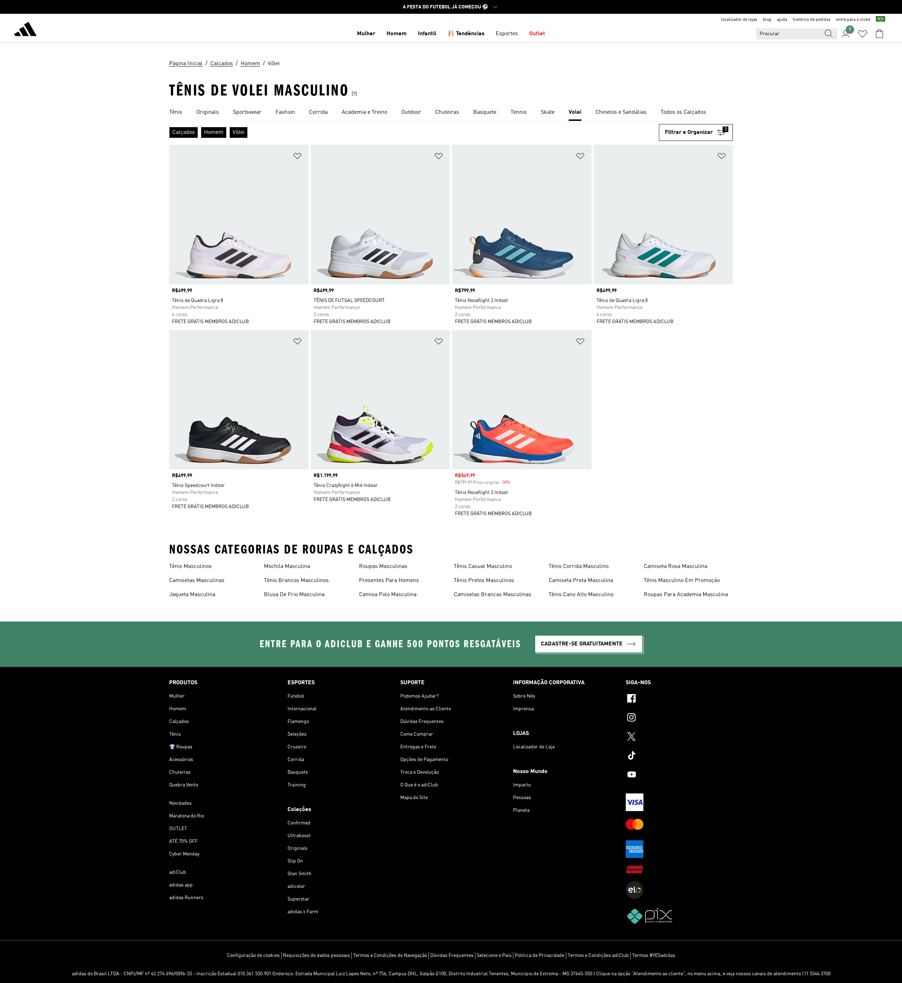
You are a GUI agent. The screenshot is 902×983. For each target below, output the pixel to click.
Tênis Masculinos (190, 566)
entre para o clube (853, 20)
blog (767, 20)
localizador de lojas (739, 20)
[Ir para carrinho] (879, 33)
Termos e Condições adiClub (598, 955)
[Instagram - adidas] (679, 718)
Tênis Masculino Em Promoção (682, 580)
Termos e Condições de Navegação (390, 955)
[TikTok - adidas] (679, 756)
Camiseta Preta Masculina (581, 580)
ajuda (782, 20)
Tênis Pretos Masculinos (484, 580)
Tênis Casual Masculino (483, 566)
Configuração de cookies (253, 955)
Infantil (427, 34)
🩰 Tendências (465, 34)
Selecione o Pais (494, 955)
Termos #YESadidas (653, 955)
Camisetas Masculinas (196, 580)
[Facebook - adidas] (679, 699)
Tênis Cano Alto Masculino (581, 595)
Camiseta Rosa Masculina (675, 566)
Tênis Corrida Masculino (578, 566)
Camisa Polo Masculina (387, 595)
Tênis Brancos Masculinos (296, 580)
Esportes (507, 34)
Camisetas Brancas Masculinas (492, 595)
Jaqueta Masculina (192, 595)
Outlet (537, 34)
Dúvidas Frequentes (452, 955)
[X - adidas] (679, 737)
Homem (397, 34)
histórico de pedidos (811, 20)
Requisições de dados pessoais (316, 955)
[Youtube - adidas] (679, 775)
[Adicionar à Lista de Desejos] (297, 157)
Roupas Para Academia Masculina (686, 595)
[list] (451, 113)
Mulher (366, 34)
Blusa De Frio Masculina (294, 595)
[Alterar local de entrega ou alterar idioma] (880, 19)
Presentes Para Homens (389, 580)
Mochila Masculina (287, 566)
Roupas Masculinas (383, 566)
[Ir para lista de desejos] (862, 33)
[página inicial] (25, 30)
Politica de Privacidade (539, 955)
